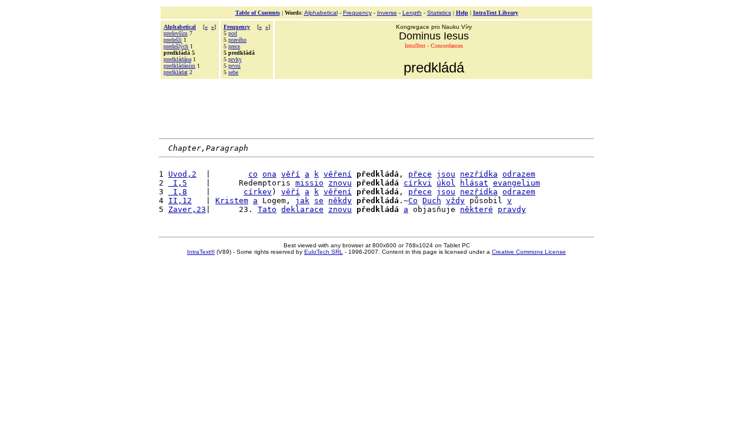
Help (462, 12)
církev (258, 191)
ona (269, 174)
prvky (235, 59)
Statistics (439, 12)
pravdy (512, 209)
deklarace (302, 209)
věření (338, 174)
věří (290, 174)
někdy (340, 200)
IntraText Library (495, 12)
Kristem (231, 200)
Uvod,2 (182, 174)
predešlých (176, 46)
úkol (446, 182)
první (234, 65)
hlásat (474, 182)
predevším (176, 33)
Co (413, 200)
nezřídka (479, 174)
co (253, 174)
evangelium (516, 182)
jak (302, 200)
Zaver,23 (187, 209)
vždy (455, 200)
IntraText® (201, 252)
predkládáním (179, 65)
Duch (431, 200)
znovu (340, 182)
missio (309, 182)
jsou (446, 174)
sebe (233, 72)
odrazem (518, 174)
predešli (173, 40)
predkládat (176, 72)
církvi (418, 182)
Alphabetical (321, 12)
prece (234, 46)
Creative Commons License (529, 252)
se (319, 200)
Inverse (387, 12)
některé (476, 209)
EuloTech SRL (323, 252)
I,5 (177, 182)
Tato (267, 209)
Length (412, 12)
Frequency (357, 12)
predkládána (177, 59)
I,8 (177, 191)
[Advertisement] (376, 107)
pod (232, 33)
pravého (237, 40)
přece (420, 174)
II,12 (180, 200)
